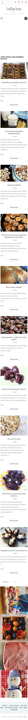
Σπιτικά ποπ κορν (14, 439)
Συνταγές (4, 705)
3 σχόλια (15, 188)
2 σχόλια (15, 392)
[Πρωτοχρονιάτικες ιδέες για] (14, 684)
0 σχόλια (15, 85)
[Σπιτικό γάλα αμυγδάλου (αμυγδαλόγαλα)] (14, 119)
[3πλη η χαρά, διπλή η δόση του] (14, 600)
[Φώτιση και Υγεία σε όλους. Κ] (14, 628)
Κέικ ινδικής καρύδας (14, 287)
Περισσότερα (14, 104)
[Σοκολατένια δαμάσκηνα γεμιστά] (14, 375)
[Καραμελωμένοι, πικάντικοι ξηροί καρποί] (14, 325)
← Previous (4, 582)
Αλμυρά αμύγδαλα (14, 185)
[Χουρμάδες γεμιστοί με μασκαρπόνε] (14, 537)
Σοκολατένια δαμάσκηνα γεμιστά (14, 389)
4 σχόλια (15, 240)
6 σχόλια (15, 553)
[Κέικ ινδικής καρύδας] (14, 275)
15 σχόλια (15, 136)
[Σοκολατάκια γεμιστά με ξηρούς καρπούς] (14, 480)
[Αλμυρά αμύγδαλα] (14, 173)
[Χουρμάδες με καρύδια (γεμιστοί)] (14, 70)
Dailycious (14, 8)
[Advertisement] (14, 38)
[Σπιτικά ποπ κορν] (14, 425)
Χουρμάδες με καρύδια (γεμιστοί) (14, 82)
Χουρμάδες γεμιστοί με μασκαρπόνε (14, 550)
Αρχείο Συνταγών (14, 705)
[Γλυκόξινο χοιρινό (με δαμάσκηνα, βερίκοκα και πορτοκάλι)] (14, 222)
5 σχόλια (15, 498)
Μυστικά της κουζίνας (11, 707)
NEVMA (25, 716)
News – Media (23, 707)
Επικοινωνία (14, 709)
